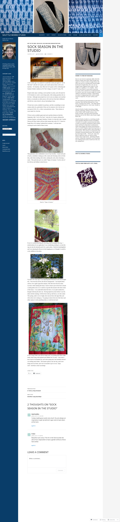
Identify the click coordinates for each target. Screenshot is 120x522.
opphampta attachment (7, 103)
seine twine (12, 105)
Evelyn (33, 434)
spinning (12, 109)
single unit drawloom (7, 108)
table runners (10, 111)
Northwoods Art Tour (6, 100)
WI (9, 117)
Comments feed (6, 149)
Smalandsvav (5, 109)
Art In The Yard (31, 43)
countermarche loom (11, 86)
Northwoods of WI (11, 102)
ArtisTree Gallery (7, 81)
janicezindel (40, 54)
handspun (9, 96)
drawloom (8, 93)
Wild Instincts (13, 117)
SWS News (95, 35)
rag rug (7, 105)
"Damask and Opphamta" (7, 76)
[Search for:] (9, 134)
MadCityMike (35, 414)
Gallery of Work (62, 35)
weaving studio (5, 117)
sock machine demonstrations (51, 43)
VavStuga (4, 116)
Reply (34, 426)
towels (11, 112)
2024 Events (42, 35)
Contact (54, 35)
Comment (60, 470)
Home (69, 35)
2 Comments (49, 54)
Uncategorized (9, 114)
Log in (3, 145)
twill (3, 114)
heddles (5, 97)
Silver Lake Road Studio (85, 35)
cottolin (5, 86)
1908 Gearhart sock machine (8, 77)
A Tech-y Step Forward (34, 389)
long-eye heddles (6, 99)
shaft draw (4, 106)
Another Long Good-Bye (34, 395)
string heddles (5, 111)
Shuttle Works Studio (82, 153)
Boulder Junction (8, 82)
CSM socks (39, 43)
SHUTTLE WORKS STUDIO (14, 35)
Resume (75, 35)
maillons (12, 99)
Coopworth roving (10, 84)
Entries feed (5, 147)
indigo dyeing (10, 97)
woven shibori (9, 119)
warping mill (11, 116)
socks (9, 109)
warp (8, 116)
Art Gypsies (8, 79)
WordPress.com (6, 151)
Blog (48, 35)
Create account (5, 143)
